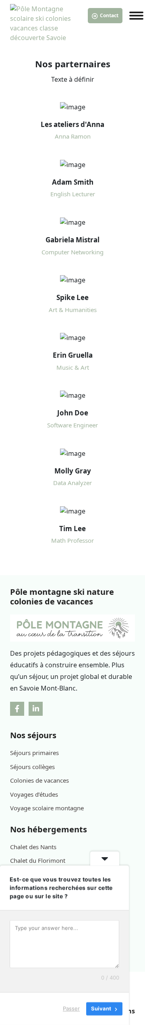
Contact (109, 15)
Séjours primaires (34, 753)
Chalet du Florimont (37, 860)
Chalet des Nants (33, 847)
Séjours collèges (32, 767)
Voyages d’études (34, 794)
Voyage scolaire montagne (47, 808)
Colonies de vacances (39, 780)
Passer (71, 1008)
